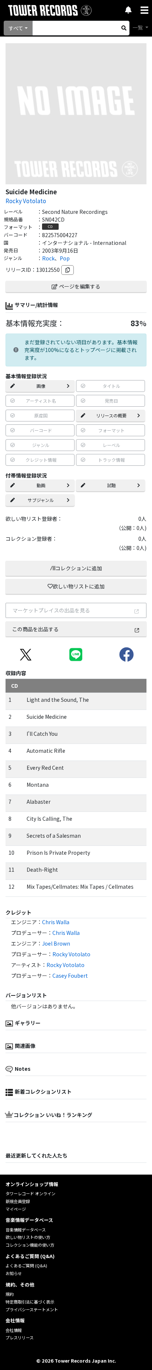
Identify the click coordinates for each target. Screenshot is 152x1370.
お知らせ (14, 1273)
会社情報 (14, 1330)
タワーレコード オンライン (30, 1193)
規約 (10, 1294)
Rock (48, 258)
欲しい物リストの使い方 (28, 1237)
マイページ (16, 1209)
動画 (41, 485)
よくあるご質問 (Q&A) (26, 1265)
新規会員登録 (18, 1201)
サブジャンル (41, 500)
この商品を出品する (35, 629)
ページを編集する (79, 286)
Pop (65, 258)
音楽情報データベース (26, 1230)
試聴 (111, 485)
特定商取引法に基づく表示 (30, 1302)
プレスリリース (20, 1337)
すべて (15, 28)
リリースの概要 (111, 415)
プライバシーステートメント (32, 1309)
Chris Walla (55, 922)
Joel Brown (56, 943)
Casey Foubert (70, 975)
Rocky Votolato (26, 201)
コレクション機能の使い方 (30, 1245)
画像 (41, 386)
